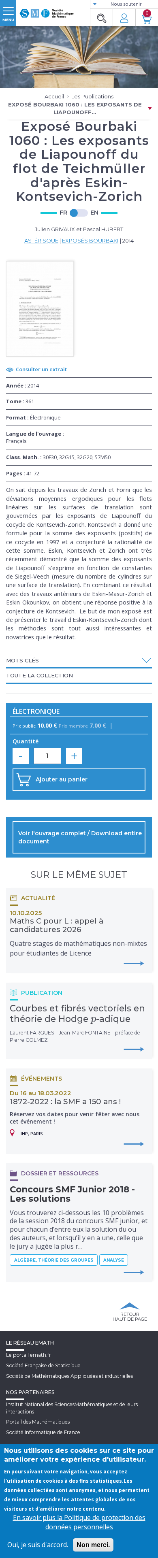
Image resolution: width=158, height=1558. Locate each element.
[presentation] (93, 1018)
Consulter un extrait (41, 369)
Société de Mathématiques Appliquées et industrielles (69, 1376)
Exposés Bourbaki (90, 240)
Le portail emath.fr (28, 1355)
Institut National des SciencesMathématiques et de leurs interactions (72, 1407)
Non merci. (93, 1544)
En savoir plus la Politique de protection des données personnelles (79, 1522)
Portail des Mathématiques (38, 1422)
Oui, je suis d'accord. (37, 1544)
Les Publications (92, 96)
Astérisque (41, 240)
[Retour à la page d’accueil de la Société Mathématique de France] (46, 10)
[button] (79, 660)
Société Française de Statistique (43, 1365)
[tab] (79, 660)
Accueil (54, 96)
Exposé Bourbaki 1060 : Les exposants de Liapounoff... (75, 108)
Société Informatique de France (43, 1432)
